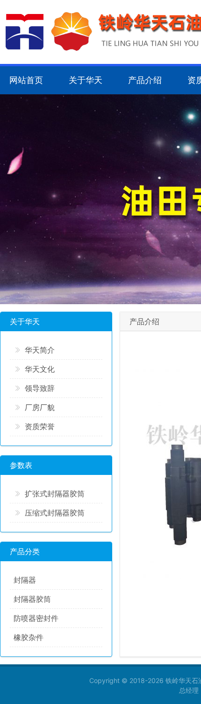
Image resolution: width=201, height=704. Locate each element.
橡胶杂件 (28, 637)
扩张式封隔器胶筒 (55, 493)
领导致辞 (40, 388)
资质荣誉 (40, 426)
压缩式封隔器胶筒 (55, 512)
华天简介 (40, 350)
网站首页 (26, 80)
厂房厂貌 (40, 407)
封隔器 (25, 580)
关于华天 (85, 80)
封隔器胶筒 (32, 599)
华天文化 (40, 369)
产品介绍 (145, 80)
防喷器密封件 (36, 618)
